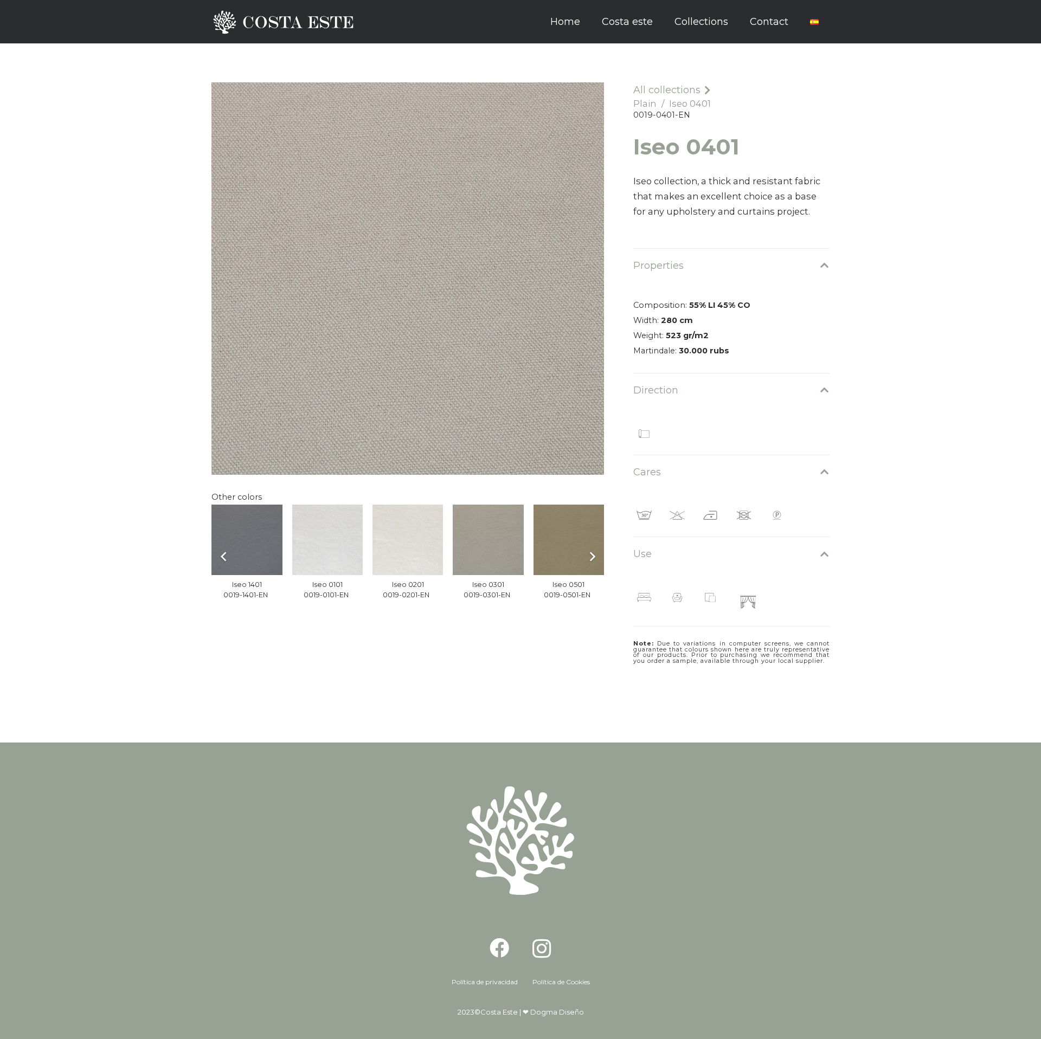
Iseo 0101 (327, 584)
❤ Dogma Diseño (553, 1012)
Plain (644, 103)
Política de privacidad (485, 982)
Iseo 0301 (488, 584)
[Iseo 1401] (246, 540)
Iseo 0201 (408, 584)
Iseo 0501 (568, 584)
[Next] (592, 557)
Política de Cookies (561, 982)
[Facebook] (499, 948)
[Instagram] (541, 949)
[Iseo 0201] (407, 540)
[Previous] (224, 557)
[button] (737, 22)
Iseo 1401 (247, 584)
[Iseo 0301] (488, 540)
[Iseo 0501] (569, 540)
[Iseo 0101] (327, 540)
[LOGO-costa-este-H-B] (286, 22)
